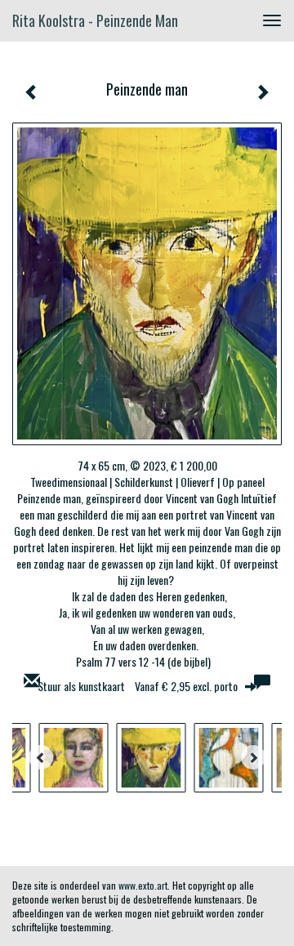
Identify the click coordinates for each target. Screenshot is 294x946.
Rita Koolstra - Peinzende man (95, 20)
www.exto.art (142, 885)
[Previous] (41, 757)
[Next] (253, 757)
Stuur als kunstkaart (138, 685)
